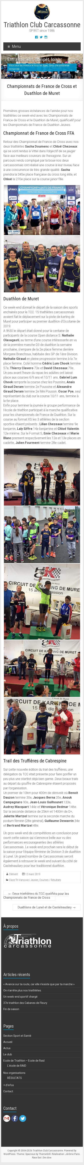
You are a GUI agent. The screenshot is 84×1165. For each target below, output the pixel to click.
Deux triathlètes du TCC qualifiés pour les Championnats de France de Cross (36, 899)
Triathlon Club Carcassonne (42, 25)
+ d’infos (8, 1088)
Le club (7, 1058)
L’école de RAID (16, 1069)
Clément (13, 878)
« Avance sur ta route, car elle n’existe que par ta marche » (39, 987)
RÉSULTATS (14, 1081)
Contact (8, 1095)
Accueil (7, 1045)
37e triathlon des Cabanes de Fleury (25, 1006)
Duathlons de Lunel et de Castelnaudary (47, 911)
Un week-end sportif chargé (20, 1000)
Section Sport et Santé (17, 1039)
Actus (7, 1051)
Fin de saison (11, 1012)
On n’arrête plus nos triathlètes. (22, 994)
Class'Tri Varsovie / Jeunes (23, 883)
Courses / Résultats (50, 883)
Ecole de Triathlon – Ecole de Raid (24, 1064)
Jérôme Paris (72, 1157)
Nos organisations (14, 1076)
